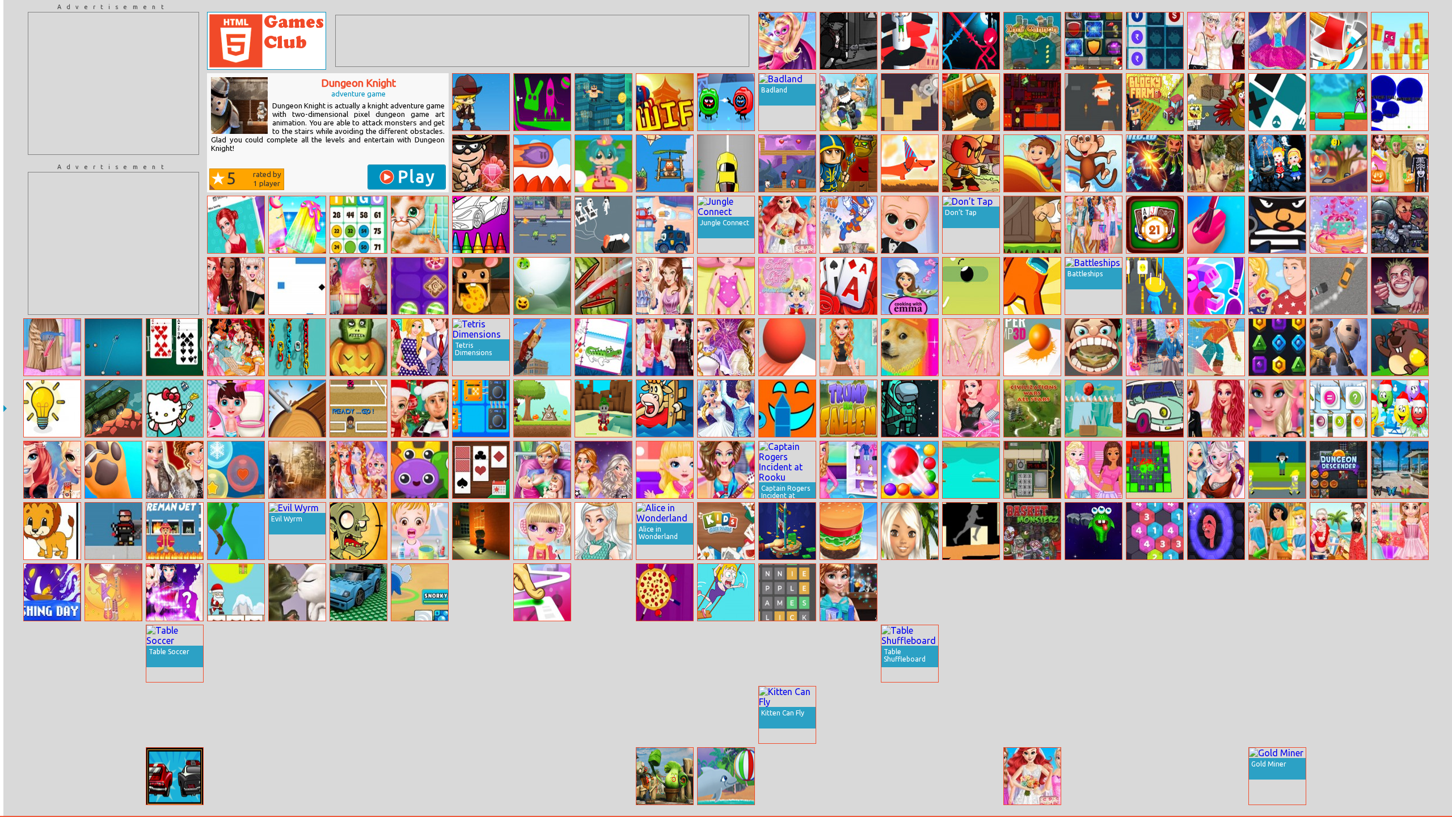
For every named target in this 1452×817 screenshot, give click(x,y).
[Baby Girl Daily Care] (236, 408)
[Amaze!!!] (787, 347)
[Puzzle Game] (1338, 592)
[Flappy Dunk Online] (1032, 715)
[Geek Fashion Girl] (726, 470)
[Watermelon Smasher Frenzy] (603, 286)
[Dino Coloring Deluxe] (52, 531)
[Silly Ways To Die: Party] (726, 102)
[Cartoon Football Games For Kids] (113, 776)
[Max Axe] (1338, 41)
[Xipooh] (971, 163)
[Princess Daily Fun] (420, 347)
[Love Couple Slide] (113, 592)
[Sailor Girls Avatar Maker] (787, 286)
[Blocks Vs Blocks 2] (1155, 470)
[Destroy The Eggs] (1400, 41)
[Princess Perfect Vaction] (848, 470)
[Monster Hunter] (236, 654)
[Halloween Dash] (358, 347)
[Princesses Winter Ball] (1400, 654)
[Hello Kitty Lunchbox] (175, 408)
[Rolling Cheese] (481, 286)
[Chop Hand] (787, 531)
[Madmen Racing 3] (848, 102)
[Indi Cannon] (1032, 41)
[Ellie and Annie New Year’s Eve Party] (726, 347)
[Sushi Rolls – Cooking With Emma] (910, 286)
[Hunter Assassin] (910, 715)
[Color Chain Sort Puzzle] (297, 347)
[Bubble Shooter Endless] (910, 470)
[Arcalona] (848, 776)
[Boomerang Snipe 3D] (236, 531)
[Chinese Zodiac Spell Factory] (175, 592)
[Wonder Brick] (297, 286)
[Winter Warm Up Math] (1338, 408)
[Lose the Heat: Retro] (175, 776)
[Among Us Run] (1032, 286)
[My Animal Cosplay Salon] (848, 715)
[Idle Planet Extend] (603, 225)
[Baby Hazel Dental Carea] (420, 531)
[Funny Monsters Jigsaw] (603, 592)
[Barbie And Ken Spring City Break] (1277, 286)
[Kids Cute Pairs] (726, 531)
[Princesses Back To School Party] (236, 286)
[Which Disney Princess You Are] (236, 715)
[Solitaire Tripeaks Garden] (848, 286)
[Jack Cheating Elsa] (1216, 776)
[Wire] (1277, 102)
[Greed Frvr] (603, 102)
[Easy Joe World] (542, 102)
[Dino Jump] (971, 470)
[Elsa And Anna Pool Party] (420, 776)
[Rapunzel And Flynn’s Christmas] (420, 408)
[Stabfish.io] (297, 654)
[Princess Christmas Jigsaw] (236, 347)
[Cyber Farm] (971, 654)
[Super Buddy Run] (1338, 163)
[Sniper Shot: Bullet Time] (1093, 654)
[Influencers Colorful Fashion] (1155, 347)
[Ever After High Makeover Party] (1093, 592)
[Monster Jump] (1093, 531)
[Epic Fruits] (1400, 715)
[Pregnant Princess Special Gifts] (848, 592)
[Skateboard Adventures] (971, 592)
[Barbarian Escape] (665, 163)
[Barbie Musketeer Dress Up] (1277, 654)
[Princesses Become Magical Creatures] (358, 470)
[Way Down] (971, 286)
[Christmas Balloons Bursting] (1400, 408)
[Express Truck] (971, 102)
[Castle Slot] (1093, 41)
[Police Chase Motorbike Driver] (603, 715)
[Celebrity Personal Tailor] (420, 654)
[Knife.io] (1155, 163)
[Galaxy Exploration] (1400, 592)
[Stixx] (787, 408)
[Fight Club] (481, 531)
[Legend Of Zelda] (603, 408)
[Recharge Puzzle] (481, 408)
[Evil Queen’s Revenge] (113, 654)
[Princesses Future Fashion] (1216, 470)
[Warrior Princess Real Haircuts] (420, 715)
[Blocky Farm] (1155, 102)
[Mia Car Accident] (726, 286)
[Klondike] (1216, 163)
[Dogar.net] (1400, 102)
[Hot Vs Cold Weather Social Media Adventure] (358, 286)
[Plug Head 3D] (1155, 286)
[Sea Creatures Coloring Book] (603, 347)
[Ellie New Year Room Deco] (1032, 592)
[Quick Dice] (1216, 654)
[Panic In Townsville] (297, 776)
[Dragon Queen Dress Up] (603, 531)
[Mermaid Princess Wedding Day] (787, 225)
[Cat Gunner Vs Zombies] (542, 225)
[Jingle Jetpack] (1277, 592)
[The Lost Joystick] (1032, 102)
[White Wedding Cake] (1338, 225)
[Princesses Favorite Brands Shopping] (236, 776)
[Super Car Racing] (726, 163)
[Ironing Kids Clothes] (665, 470)
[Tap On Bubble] (236, 470)
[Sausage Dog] (910, 163)
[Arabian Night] (297, 470)
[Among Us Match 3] (910, 408)
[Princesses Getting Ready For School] (665, 347)
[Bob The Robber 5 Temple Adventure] (481, 163)
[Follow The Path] (542, 592)
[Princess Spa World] (1277, 531)
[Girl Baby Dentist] (1093, 347)
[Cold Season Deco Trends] (665, 654)
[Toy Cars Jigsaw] (358, 592)
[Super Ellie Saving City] (787, 41)
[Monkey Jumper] (1093, 163)
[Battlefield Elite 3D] (1338, 347)
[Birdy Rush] (1216, 592)
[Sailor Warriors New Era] (1032, 654)
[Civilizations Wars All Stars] (1032, 408)
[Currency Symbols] (1155, 41)
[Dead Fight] (1155, 654)
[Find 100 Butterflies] (1400, 470)
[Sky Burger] (848, 531)
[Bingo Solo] (358, 225)
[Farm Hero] (665, 408)
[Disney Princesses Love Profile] (665, 286)
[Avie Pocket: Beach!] (910, 531)
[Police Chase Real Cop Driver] (481, 654)
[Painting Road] (971, 531)
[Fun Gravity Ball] (1093, 408)
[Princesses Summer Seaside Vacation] (1338, 531)
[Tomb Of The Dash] (481, 715)
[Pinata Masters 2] (1216, 286)
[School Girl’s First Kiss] (358, 654)
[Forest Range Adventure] (542, 408)
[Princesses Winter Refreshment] (481, 592)
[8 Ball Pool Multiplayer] (113, 347)
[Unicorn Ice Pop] (297, 225)
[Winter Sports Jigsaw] (1216, 347)
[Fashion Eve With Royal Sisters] (175, 470)
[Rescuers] (1277, 470)
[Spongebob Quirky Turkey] (1216, 102)
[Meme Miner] (910, 347)
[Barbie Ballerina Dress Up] (1277, 41)
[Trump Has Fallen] (848, 408)
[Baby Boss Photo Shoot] (910, 225)
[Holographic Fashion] (1093, 225)
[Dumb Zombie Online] (358, 531)
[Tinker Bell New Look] (542, 776)
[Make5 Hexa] (1155, 531)
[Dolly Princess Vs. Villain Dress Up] (1338, 776)
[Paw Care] (113, 470)
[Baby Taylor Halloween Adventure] (1400, 163)
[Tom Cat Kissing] (297, 592)
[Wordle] (787, 592)
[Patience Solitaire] (175, 347)
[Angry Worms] (1216, 531)
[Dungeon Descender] (1338, 470)
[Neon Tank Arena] (1216, 715)
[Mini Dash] (542, 163)
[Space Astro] (910, 776)
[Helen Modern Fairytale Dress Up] (542, 715)
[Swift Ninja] (665, 102)
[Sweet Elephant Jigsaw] (787, 776)
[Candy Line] (420, 286)
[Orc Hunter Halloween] (848, 163)
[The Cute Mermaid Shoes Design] (1338, 654)
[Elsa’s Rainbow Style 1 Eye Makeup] (1277, 408)
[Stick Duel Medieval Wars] (971, 41)
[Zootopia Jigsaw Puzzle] (1093, 776)
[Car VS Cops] (1338, 286)
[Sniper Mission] (113, 531)
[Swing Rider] (542, 347)
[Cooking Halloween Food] (726, 654)
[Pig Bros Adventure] (787, 163)
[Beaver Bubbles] (1400, 347)
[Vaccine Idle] (665, 715)
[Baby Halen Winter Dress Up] (542, 531)
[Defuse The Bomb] (1032, 470)
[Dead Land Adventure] (481, 102)
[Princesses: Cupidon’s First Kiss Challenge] (113, 715)
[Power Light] (52, 408)
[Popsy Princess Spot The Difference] (481, 776)
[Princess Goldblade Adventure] (603, 163)
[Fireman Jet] (175, 531)
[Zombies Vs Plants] (665, 776)
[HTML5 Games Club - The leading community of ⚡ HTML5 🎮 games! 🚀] (266, 40)
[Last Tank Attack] (113, 408)
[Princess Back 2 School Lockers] (1093, 470)
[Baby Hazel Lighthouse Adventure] (1277, 163)
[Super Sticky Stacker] (297, 715)
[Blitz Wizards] (52, 715)
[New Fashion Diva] (1400, 776)
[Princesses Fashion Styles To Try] (603, 654)
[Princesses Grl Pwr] (1216, 408)
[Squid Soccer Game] (358, 408)
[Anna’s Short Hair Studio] (52, 347)
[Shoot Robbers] (1277, 225)
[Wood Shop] (297, 408)
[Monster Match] (420, 470)
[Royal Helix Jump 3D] (910, 41)
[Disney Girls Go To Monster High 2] (1093, 715)
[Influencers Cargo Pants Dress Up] (848, 347)
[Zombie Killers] (1400, 225)
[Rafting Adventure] (1032, 163)
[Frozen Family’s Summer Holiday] (358, 715)
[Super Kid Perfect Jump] (848, 225)
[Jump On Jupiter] (910, 102)
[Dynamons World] (420, 592)
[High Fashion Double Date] (603, 470)
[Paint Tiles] (910, 592)
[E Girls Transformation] (1155, 715)
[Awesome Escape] (787, 654)
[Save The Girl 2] (726, 592)
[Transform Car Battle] (1155, 776)
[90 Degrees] (726, 715)
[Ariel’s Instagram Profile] (236, 225)
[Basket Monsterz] (1032, 531)
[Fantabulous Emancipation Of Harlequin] (603, 776)
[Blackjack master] (1155, 225)
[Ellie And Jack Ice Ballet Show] (726, 408)
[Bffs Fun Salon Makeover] (971, 347)
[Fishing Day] (52, 592)
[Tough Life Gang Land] (848, 41)
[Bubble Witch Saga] (971, 776)
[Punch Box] (1032, 225)
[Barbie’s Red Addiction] (971, 715)
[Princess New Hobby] (1216, 41)
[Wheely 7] (665, 225)
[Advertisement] (113, 83)
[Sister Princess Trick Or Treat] (1155, 592)
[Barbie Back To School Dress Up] (52, 776)
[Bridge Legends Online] (1338, 102)
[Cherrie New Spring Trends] (358, 776)
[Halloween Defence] (542, 286)
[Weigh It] (1338, 715)
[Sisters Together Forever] (1277, 715)
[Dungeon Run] (1093, 102)
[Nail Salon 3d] (1216, 225)
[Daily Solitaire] (481, 470)
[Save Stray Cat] (420, 225)
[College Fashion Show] (971, 408)
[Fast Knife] (665, 592)
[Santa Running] (236, 592)
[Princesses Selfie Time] (175, 715)
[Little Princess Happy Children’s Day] (1400, 531)
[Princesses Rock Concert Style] (52, 470)
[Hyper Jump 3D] (1032, 347)
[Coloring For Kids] (481, 225)
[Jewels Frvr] (1277, 347)
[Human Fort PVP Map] (542, 654)
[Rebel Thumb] (1400, 286)
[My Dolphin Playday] (726, 776)
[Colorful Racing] (52, 654)
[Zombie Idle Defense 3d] (848, 654)
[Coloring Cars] (1155, 408)
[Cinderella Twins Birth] (542, 470)
